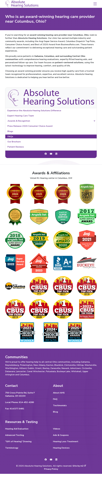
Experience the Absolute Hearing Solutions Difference (34, 110)
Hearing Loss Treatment (65, 441)
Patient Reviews (15, 146)
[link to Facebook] (45, 154)
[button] (95, 3)
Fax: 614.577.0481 (14, 408)
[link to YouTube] (51, 154)
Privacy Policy (51, 469)
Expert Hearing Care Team (20, 115)
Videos (56, 428)
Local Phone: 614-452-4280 (19, 402)
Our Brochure (14, 141)
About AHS (59, 392)
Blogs (10, 131)
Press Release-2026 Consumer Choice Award (29, 126)
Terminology (11, 447)
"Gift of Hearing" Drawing (18, 441)
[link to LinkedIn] (56, 154)
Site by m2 (78, 465)
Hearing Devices (61, 447)
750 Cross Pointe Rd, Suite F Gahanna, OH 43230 (20, 394)
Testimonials (60, 405)
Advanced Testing (14, 435)
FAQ (55, 399)
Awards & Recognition (19, 120)
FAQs (10, 136)
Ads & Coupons (61, 435)
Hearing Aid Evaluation (16, 428)
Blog (55, 411)
